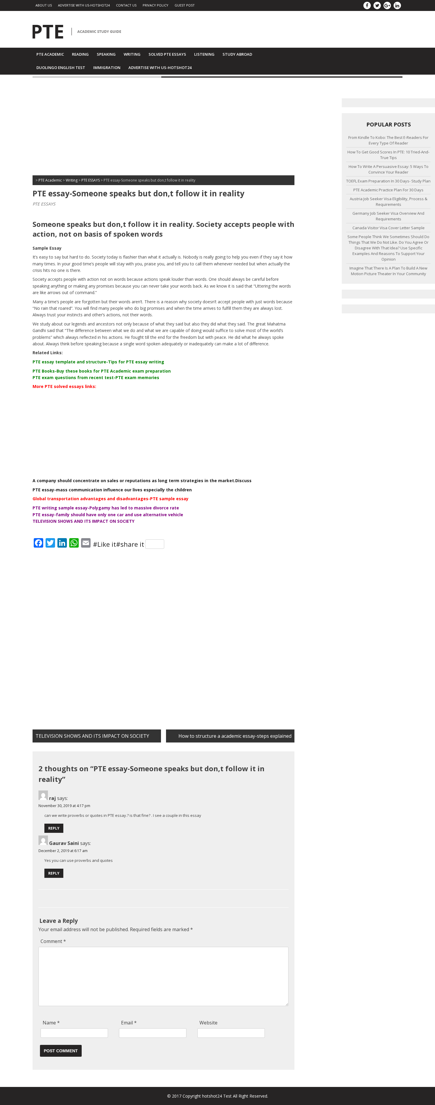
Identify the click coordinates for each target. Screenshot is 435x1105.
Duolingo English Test (60, 67)
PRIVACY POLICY (155, 5)
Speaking (106, 54)
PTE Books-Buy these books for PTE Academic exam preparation (102, 371)
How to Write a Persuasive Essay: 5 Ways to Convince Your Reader (388, 169)
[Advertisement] (163, 127)
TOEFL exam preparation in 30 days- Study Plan (388, 181)
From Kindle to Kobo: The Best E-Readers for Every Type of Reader (388, 140)
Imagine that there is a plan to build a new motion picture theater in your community (388, 270)
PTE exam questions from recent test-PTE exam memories (96, 377)
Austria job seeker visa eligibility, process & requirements (388, 201)
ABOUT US (44, 5)
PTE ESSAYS (44, 204)
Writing (132, 54)
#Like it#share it (118, 544)
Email (129, 1022)
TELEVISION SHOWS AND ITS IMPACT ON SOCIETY (83, 521)
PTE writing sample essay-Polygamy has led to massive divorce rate (106, 508)
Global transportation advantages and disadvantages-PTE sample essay (110, 498)
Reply (53, 828)
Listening (204, 54)
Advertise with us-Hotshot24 (84, 5)
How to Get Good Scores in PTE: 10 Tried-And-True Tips (388, 154)
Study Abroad (237, 54)
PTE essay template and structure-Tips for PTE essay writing (98, 362)
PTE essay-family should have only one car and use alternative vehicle (108, 514)
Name (51, 1022)
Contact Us (126, 5)
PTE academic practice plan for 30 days (388, 190)
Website (208, 1022)
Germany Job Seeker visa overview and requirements (388, 216)
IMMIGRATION (106, 67)
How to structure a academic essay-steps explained (234, 736)
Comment (53, 941)
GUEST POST (185, 5)
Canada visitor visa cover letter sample (388, 227)
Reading (80, 54)
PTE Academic (50, 54)
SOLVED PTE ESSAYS (167, 54)
